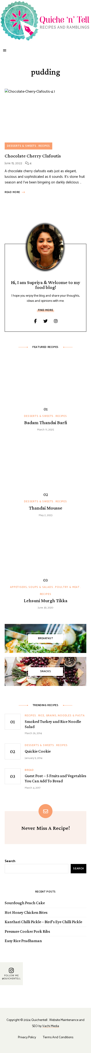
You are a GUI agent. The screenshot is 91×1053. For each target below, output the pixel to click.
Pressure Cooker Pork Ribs (27, 931)
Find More (45, 310)
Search (10, 861)
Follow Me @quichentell (11, 977)
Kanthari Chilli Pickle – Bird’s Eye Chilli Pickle (43, 921)
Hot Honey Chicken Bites (26, 912)
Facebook (35, 321)
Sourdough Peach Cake (25, 902)
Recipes (44, 146)
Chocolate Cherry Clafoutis (33, 156)
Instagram (55, 321)
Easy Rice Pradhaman (23, 940)
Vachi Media (50, 1026)
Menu (4, 50)
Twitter (45, 321)
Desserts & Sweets (21, 146)
